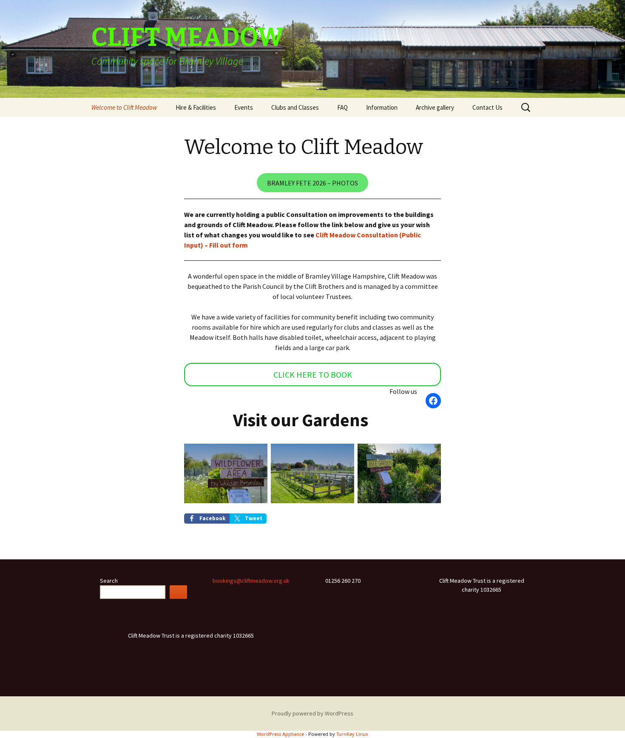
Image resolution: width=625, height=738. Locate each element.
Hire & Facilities (196, 107)
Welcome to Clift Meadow (124, 107)
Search (109, 580)
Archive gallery (435, 107)
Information (382, 107)
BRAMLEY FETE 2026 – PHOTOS (312, 183)
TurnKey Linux (352, 734)
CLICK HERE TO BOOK (312, 374)
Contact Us (487, 107)
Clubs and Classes (295, 107)
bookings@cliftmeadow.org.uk (251, 580)
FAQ (342, 107)
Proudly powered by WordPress (312, 713)
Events (243, 107)
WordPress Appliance (280, 734)
